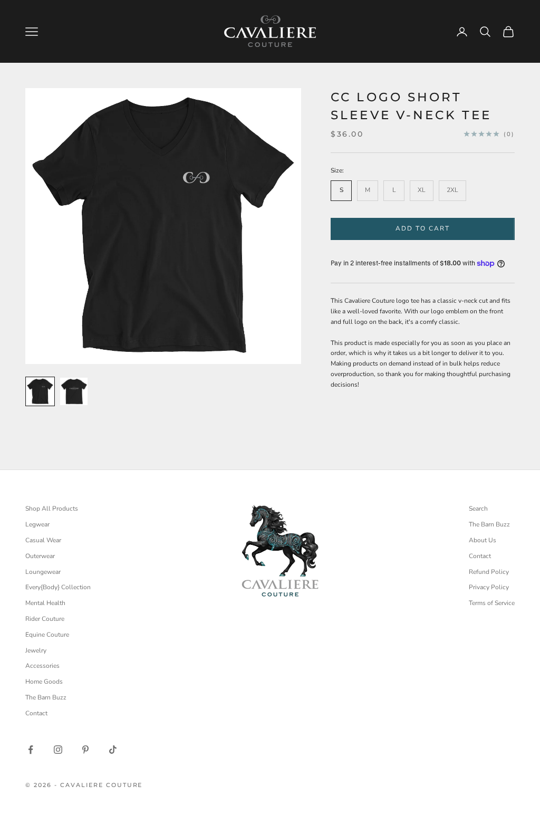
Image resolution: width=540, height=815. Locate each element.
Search (478, 508)
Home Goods (44, 681)
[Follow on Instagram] (58, 749)
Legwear (37, 524)
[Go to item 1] (40, 391)
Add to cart (423, 228)
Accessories (42, 665)
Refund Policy (489, 572)
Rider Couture (44, 619)
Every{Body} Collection (58, 587)
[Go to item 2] (74, 391)
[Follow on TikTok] (113, 749)
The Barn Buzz (45, 697)
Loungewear (43, 572)
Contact (36, 713)
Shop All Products (51, 508)
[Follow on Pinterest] (85, 749)
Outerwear (40, 556)
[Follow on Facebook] (30, 749)
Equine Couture (47, 634)
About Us (482, 540)
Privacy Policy (489, 587)
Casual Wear (43, 540)
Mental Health (45, 603)
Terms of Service (492, 603)
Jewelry (35, 650)
